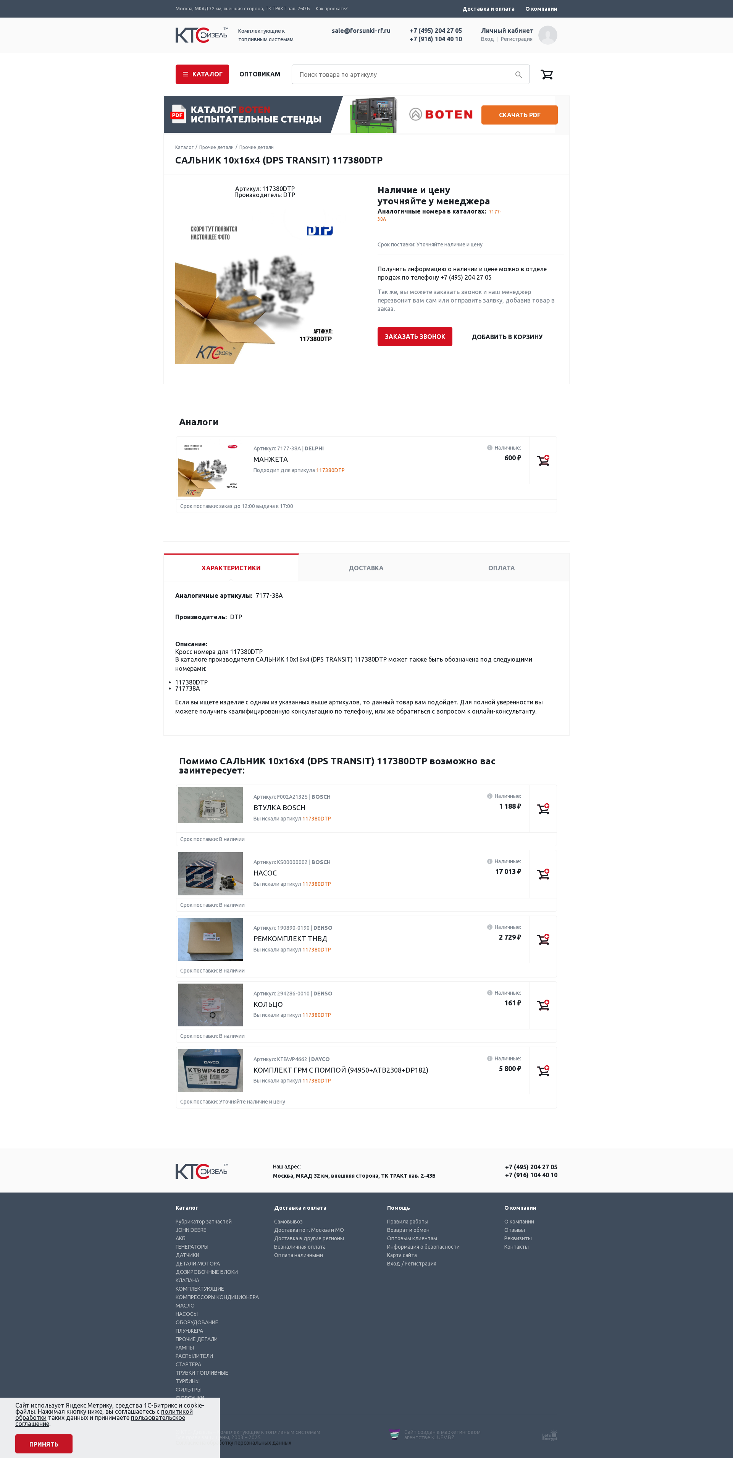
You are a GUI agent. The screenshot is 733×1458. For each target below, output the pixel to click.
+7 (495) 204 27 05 (436, 31)
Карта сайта (402, 1255)
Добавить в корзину (506, 336)
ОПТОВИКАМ (259, 74)
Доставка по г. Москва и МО (309, 1230)
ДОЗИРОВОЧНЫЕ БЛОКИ (207, 1272)
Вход (487, 39)
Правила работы (407, 1222)
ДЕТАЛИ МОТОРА (198, 1264)
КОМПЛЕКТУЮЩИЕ (200, 1289)
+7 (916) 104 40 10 (436, 39)
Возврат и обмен (408, 1230)
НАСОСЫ (187, 1314)
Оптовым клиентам (412, 1238)
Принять (43, 1444)
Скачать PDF (520, 115)
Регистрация (517, 39)
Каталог (184, 147)
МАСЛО (185, 1306)
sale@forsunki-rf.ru (361, 31)
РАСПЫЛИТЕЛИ (194, 1356)
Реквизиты (518, 1238)
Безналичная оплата (300, 1247)
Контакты (516, 1247)
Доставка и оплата (488, 9)
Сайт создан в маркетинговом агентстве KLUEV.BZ (442, 1434)
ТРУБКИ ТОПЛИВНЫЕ (202, 1373)
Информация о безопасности (423, 1247)
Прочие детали (216, 147)
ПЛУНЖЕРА (189, 1331)
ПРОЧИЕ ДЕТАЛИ (197, 1339)
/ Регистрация (419, 1264)
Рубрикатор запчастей (204, 1222)
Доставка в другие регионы (309, 1238)
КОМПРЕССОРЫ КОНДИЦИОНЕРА (217, 1297)
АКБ (181, 1238)
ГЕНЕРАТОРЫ (192, 1247)
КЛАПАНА (187, 1280)
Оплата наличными (298, 1255)
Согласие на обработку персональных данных (233, 1443)
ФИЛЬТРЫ (189, 1390)
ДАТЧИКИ (187, 1255)
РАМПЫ (185, 1348)
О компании (541, 9)
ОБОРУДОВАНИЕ (197, 1322)
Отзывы (514, 1230)
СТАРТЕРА (188, 1364)
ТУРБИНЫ (188, 1381)
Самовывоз (288, 1222)
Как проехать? (331, 8)
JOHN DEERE (191, 1230)
